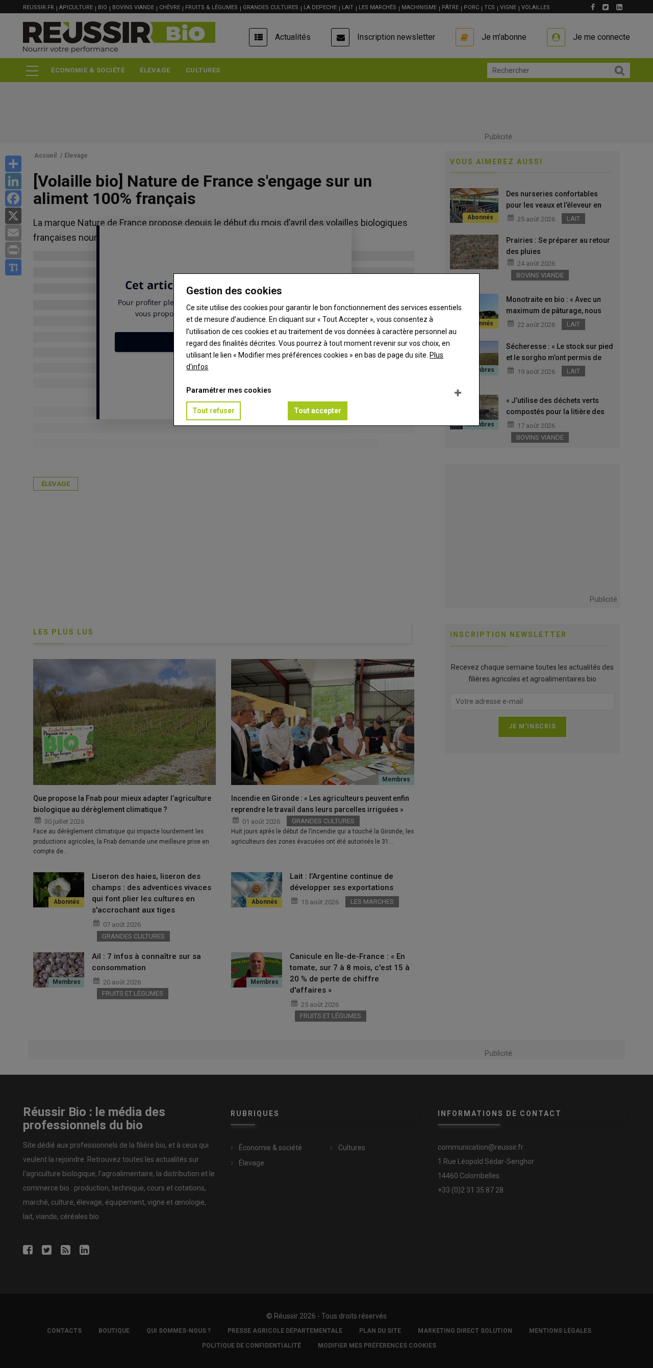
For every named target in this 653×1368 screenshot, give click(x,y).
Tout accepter (317, 411)
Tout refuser (213, 411)
